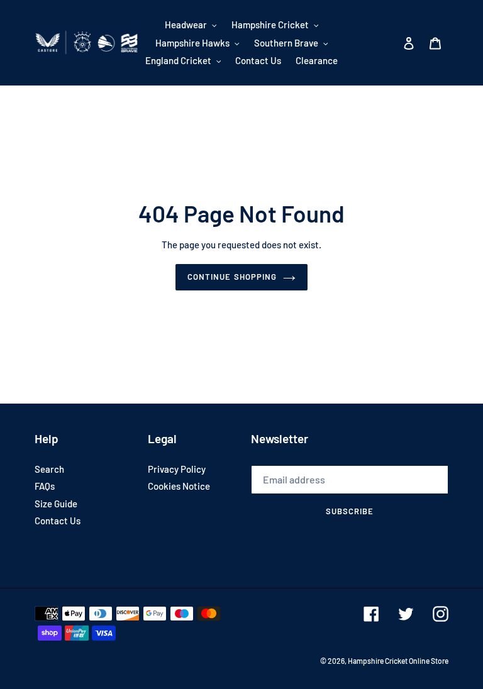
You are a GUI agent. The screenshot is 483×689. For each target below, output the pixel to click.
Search (49, 469)
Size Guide (56, 503)
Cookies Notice (179, 486)
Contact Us (57, 520)
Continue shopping (232, 277)
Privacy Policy (177, 469)
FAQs (45, 486)
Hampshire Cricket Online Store (398, 660)
